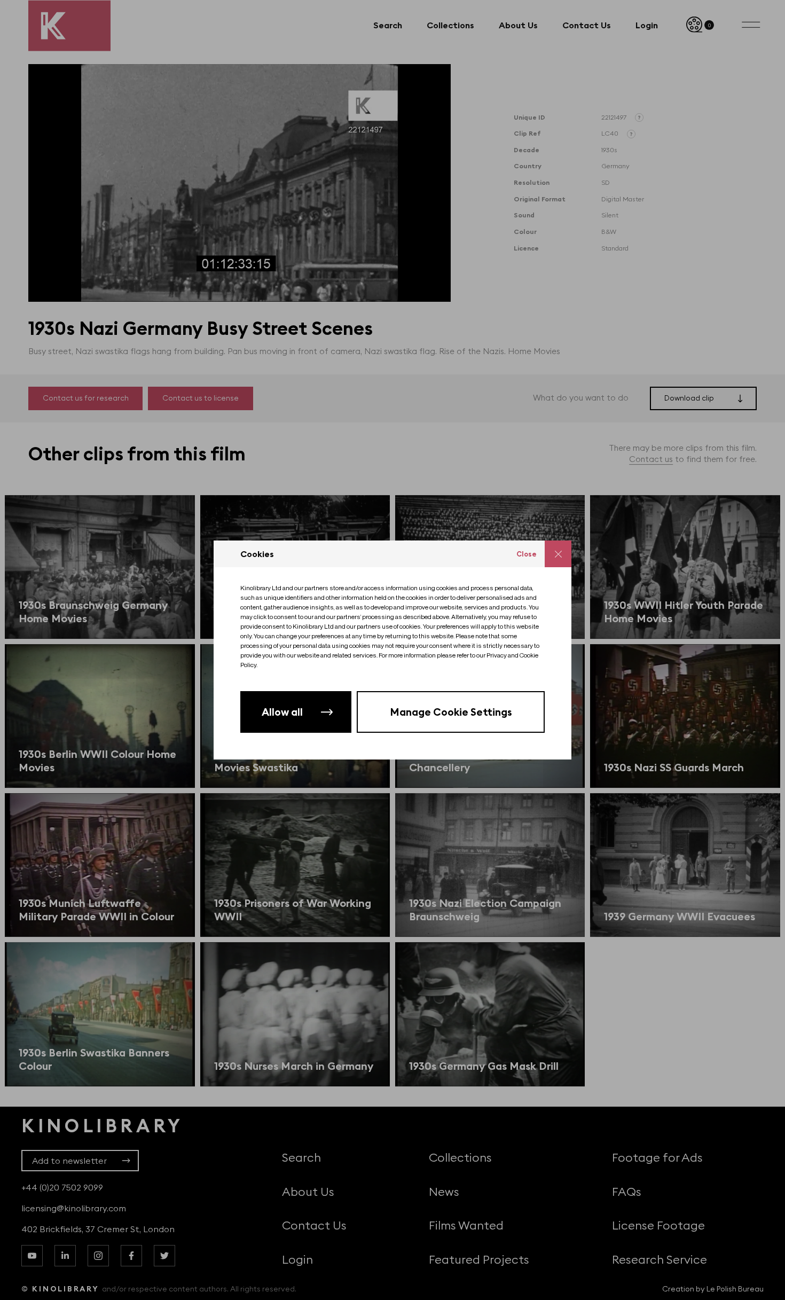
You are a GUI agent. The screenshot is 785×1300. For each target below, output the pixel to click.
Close (526, 554)
